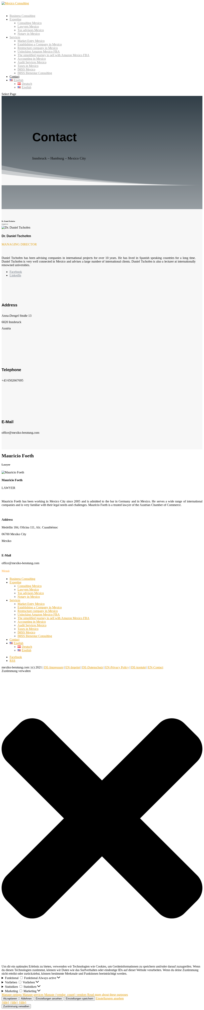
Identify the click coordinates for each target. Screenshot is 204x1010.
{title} (5, 1002)
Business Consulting (22, 15)
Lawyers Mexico (28, 26)
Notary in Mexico (29, 33)
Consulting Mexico (30, 23)
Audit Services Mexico (32, 62)
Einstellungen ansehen (49, 998)
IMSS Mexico (26, 69)
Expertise (15, 582)
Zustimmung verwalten (16, 1006)
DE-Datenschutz (92, 667)
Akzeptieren (10, 998)
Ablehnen (26, 998)
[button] (102, 819)
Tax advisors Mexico (31, 30)
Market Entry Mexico (31, 40)
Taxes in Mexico (28, 66)
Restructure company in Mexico (38, 48)
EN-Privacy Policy (117, 667)
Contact (14, 639)
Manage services (33, 994)
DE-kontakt (138, 667)
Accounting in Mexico (32, 58)
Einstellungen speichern (79, 998)
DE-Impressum (53, 667)
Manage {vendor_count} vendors (65, 994)
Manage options (12, 994)
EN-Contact (155, 667)
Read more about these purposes (107, 994)
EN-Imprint (72, 667)
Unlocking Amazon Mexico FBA (39, 51)
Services (15, 600)
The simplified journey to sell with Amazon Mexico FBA (53, 55)
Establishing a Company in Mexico (40, 44)
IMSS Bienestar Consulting (35, 73)
